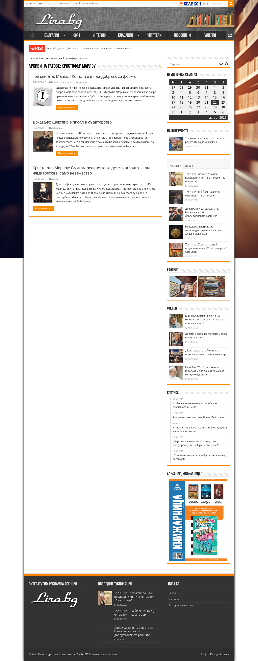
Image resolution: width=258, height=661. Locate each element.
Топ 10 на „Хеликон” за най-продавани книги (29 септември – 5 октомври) (206, 248)
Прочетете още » (66, 107)
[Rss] (204, 3)
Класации (125, 35)
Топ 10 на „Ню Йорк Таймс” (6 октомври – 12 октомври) (134, 612)
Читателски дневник (77, 82)
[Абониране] (160, 66)
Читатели (154, 35)
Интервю (99, 35)
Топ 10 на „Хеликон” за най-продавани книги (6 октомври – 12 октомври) (205, 178)
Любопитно (182, 35)
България (51, 35)
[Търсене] (231, 4)
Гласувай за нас (220, 654)
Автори (54, 179)
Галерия (210, 35)
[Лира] (59, 17)
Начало (32, 35)
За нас (52, 3)
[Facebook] (207, 3)
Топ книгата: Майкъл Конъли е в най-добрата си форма (84, 76)
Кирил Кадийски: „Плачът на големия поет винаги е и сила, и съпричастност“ (90, 48)
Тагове (189, 165)
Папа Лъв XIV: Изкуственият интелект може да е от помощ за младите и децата (204, 371)
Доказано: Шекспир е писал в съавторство (72, 122)
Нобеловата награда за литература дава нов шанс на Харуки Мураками (203, 230)
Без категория (58, 82)
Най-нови (175, 165)
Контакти (65, 3)
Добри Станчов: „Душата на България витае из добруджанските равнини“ (201, 212)
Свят (76, 35)
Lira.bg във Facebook (86, 3)
